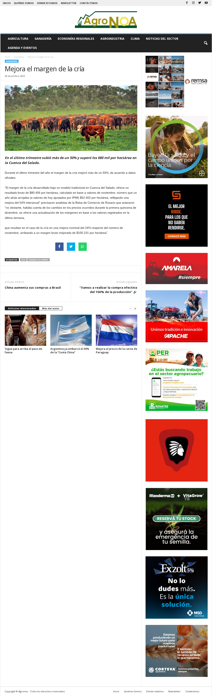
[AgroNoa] (106, 19)
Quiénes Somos (24, 3)
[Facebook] (186, 3)
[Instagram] (193, 3)
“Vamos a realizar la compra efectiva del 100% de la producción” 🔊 (108, 289)
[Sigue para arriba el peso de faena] (25, 330)
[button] (205, 43)
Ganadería (43, 39)
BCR (23, 259)
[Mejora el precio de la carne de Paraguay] (116, 330)
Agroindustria (112, 39)
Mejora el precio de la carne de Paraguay (116, 350)
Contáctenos (89, 3)
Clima (135, 39)
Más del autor (50, 308)
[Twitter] (199, 3)
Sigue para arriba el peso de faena (23, 350)
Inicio (7, 3)
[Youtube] (206, 3)
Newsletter (68, 3)
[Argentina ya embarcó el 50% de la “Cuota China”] (71, 330)
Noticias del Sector (162, 39)
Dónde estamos (47, 3)
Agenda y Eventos (22, 48)
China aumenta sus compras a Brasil (33, 287)
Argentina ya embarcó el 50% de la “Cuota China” (69, 350)
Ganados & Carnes (38, 259)
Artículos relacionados (22, 308)
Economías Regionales (76, 39)
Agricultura (18, 39)
